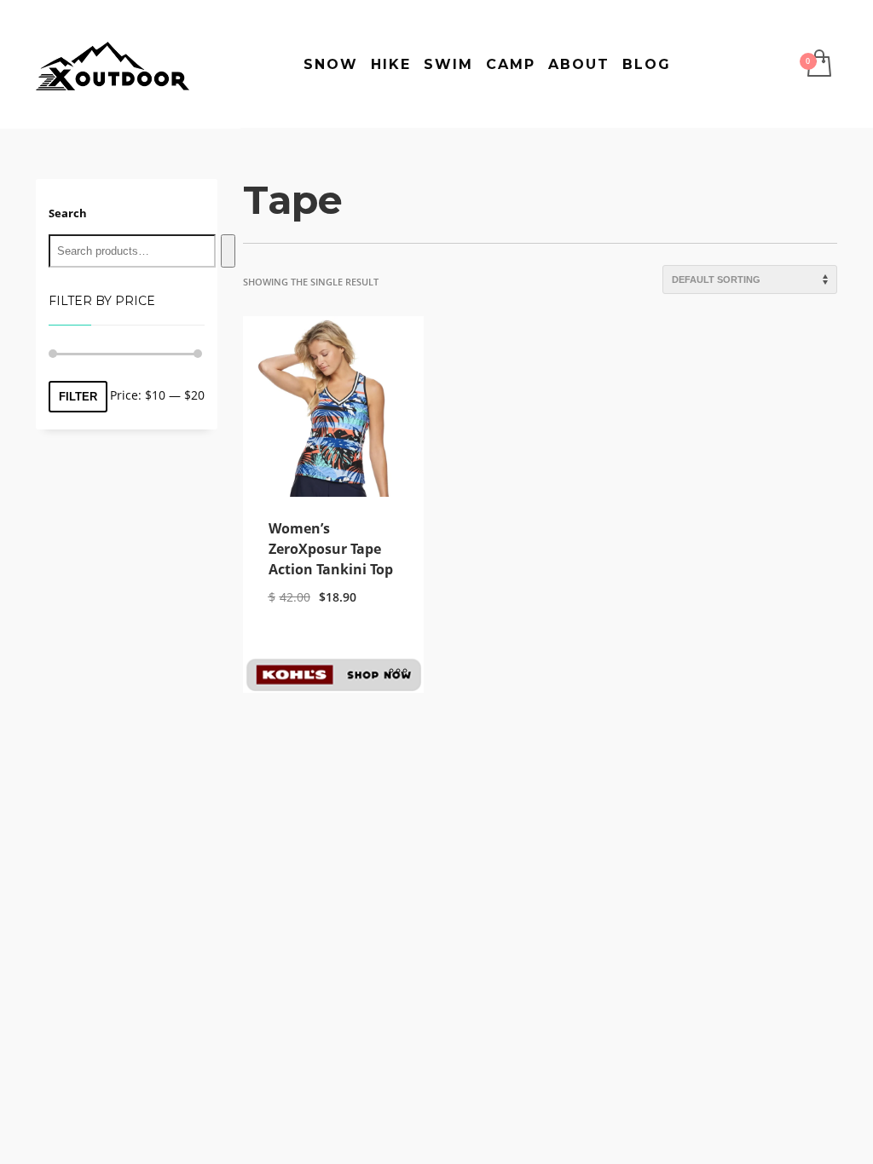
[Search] (228, 251)
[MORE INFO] (398, 671)
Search (68, 213)
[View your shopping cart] (818, 65)
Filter (78, 396)
